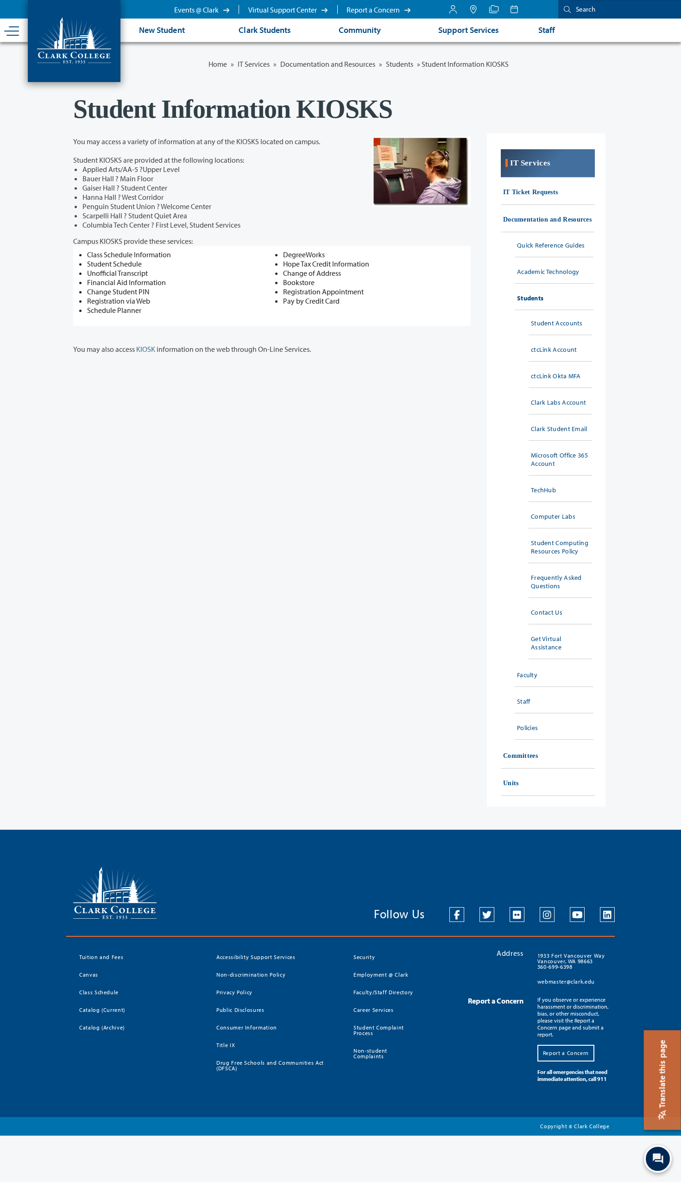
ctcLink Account (554, 349)
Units (511, 783)
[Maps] (473, 9)
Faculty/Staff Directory (383, 992)
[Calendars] (514, 9)
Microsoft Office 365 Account (559, 459)
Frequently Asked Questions (556, 581)
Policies (527, 728)
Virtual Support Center (283, 9)
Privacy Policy (234, 992)
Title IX (225, 1045)
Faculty (527, 675)
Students (399, 64)
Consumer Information (246, 1027)
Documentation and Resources (327, 64)
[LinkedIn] (607, 914)
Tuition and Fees (101, 956)
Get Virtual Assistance (546, 643)
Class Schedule (99, 992)
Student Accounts (557, 323)
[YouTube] (577, 914)
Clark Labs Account (558, 402)
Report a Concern (374, 9)
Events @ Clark (197, 9)
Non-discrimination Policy (250, 974)
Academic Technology (548, 271)
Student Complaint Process (378, 1030)
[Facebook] (456, 914)
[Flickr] (517, 914)
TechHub (543, 490)
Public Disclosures (240, 1009)
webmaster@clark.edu (566, 981)
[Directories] (494, 9)
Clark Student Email (559, 429)
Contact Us (546, 612)
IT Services (254, 64)
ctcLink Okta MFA (556, 376)
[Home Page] (74, 39)
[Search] (565, 9)
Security (364, 956)
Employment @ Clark (381, 974)
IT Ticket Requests (530, 192)
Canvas (88, 974)
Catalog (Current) (102, 1009)
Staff (523, 701)
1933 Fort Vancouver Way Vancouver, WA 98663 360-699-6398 (571, 961)
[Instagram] (547, 914)
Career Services (373, 1009)
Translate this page (662, 1075)
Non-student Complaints (370, 1053)
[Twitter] (486, 914)
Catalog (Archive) (102, 1027)
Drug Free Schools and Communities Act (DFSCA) (270, 1065)
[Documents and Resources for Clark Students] (453, 9)
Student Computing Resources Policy (559, 547)
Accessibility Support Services (256, 956)
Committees (520, 755)
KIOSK (145, 349)
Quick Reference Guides (551, 245)
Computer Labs (553, 516)
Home (217, 64)
